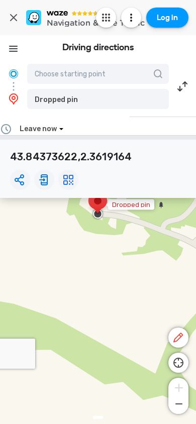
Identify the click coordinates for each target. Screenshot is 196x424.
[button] (98, 99)
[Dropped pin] (97, 206)
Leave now (38, 129)
